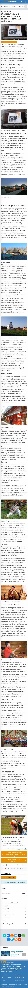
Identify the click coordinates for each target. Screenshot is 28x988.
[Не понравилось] (5, 868)
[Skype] (12, 939)
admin (22, 868)
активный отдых (22, 864)
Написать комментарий (9, 877)
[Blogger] (16, 939)
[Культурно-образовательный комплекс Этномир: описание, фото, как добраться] (14, 32)
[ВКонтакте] (8, 935)
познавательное (12, 864)
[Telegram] (15, 935)
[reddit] (19, 939)
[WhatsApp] (23, 935)
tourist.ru (10, 1)
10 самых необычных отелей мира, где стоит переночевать (17, 953)
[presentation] (4, 954)
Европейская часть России (9, 42)
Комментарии (6, 873)
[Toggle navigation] (25, 2)
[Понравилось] (2, 868)
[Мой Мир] (8, 939)
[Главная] (1, 6)
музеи (4, 864)
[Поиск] (21, 1)
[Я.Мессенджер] (4, 935)
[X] (19, 935)
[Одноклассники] (12, 935)
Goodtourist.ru (5, 986)
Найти (23, 893)
